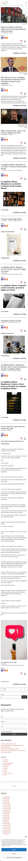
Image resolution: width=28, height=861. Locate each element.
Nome (2, 716)
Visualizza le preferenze (14, 857)
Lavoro (5, 770)
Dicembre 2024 (7, 827)
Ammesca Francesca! (6, 747)
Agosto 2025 (6, 813)
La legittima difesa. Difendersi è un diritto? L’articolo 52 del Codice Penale (14, 166)
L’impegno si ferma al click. (11, 320)
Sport (5, 775)
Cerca (2, 694)
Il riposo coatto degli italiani (11, 219)
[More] (7, 38)
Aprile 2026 (6, 800)
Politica (11, 32)
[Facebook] (2, 38)
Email (2, 726)
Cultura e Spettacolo (17, 170)
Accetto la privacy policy (7, 731)
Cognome (3, 721)
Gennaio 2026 (7, 805)
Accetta (14, 849)
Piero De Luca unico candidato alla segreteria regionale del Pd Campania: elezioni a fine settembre (13, 80)
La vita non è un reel (9, 662)
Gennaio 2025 (7, 825)
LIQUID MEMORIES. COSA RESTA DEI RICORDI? (12, 745)
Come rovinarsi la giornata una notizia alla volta (13, 427)
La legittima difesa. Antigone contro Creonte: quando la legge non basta (13, 269)
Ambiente (11, 134)
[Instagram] (4, 38)
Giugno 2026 (7, 797)
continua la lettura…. (20, 53)
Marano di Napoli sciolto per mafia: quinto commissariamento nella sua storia (13, 29)
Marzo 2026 (6, 802)
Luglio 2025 (6, 815)
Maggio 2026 (7, 798)
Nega (14, 853)
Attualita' (10, 170)
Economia (6, 766)
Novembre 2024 (7, 828)
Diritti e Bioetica (10, 274)
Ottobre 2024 (7, 830)
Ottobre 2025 (7, 810)
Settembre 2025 (7, 812)
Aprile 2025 (6, 820)
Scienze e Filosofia (18, 274)
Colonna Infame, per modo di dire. (8, 743)
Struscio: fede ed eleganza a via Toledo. (10, 748)
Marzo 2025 (6, 822)
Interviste (6, 768)
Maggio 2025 (7, 818)
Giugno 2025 (7, 817)
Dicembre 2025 (7, 807)
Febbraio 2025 (7, 823)
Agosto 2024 (6, 833)
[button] (26, 837)
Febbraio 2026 (7, 803)
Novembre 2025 (7, 808)
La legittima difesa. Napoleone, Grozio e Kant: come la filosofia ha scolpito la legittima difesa (14, 367)
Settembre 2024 (7, 832)
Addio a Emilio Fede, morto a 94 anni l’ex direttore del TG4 (13, 131)
